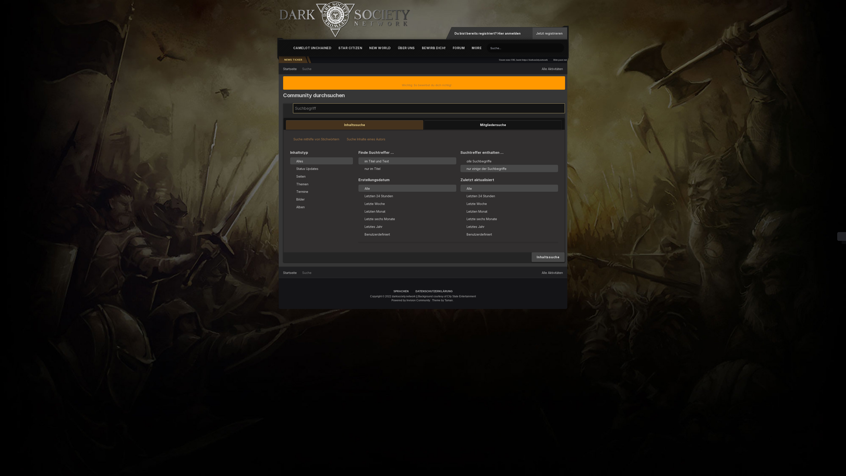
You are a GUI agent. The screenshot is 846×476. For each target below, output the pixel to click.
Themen (302, 184)
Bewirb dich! (434, 48)
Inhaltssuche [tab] (354, 125)
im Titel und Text (377, 161)
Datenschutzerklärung (434, 291)
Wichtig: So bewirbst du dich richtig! (426, 85)
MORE (477, 48)
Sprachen (401, 291)
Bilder (300, 199)
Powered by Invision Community (410, 300)
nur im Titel (372, 169)
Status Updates (307, 169)
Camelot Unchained (312, 48)
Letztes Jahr (373, 227)
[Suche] (560, 47)
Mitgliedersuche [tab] (493, 125)
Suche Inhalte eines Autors (365, 139)
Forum (459, 48)
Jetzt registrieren (549, 33)
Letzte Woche (375, 204)
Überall (545, 48)
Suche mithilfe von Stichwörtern (316, 139)
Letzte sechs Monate (380, 219)
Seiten (301, 176)
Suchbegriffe (479, 161)
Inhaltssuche (548, 257)
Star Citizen (350, 48)
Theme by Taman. (442, 300)
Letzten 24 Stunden (379, 196)
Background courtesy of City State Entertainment (447, 296)
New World (380, 48)
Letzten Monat (375, 211)
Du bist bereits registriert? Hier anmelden (488, 33)
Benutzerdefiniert (377, 234)
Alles (299, 161)
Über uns (406, 48)
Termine (302, 191)
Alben (300, 207)
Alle (367, 188)
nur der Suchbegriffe (486, 169)
